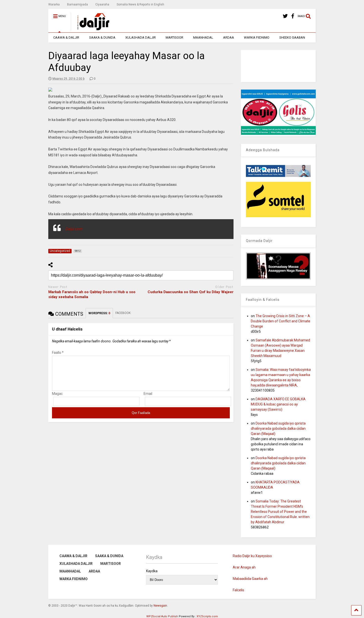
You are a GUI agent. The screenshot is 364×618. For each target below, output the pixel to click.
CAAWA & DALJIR (66, 37)
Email (148, 394)
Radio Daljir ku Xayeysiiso (252, 556)
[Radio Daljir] (90, 28)
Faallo (58, 353)
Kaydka (151, 571)
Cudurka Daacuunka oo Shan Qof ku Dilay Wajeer (191, 292)
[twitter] (285, 16)
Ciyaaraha (102, 4)
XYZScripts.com (207, 616)
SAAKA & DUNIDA (102, 37)
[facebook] (292, 16)
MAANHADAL (203, 37)
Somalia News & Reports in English (140, 4)
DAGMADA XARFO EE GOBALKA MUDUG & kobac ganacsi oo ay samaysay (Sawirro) (278, 404)
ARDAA (228, 37)
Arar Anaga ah (244, 567)
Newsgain (160, 605)
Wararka (54, 4)
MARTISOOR (174, 37)
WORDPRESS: (99, 313)
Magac (57, 394)
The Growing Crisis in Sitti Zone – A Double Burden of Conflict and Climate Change (280, 321)
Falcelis (238, 590)
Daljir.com (74, 229)
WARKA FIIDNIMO (256, 37)
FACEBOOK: (123, 313)
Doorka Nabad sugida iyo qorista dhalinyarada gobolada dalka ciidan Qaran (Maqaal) (278, 428)
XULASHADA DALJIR (140, 37)
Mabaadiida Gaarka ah (250, 579)
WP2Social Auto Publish (162, 616)
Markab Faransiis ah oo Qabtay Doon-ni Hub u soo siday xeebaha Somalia (91, 294)
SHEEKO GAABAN (292, 37)
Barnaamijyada (77, 4)
